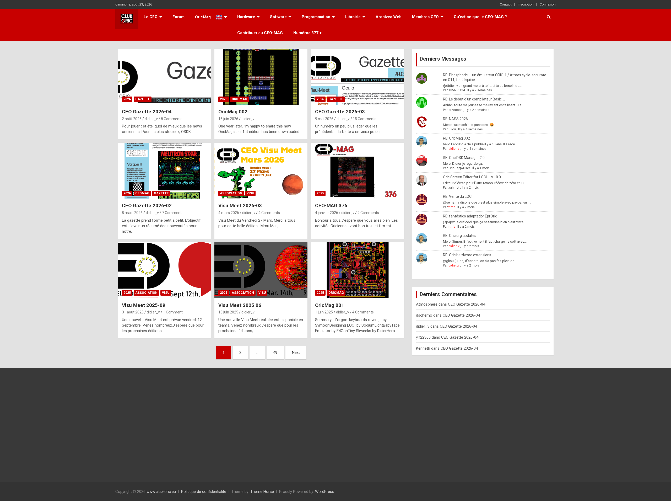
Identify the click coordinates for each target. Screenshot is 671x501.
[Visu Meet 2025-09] (164, 270)
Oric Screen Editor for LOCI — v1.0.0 (472, 177)
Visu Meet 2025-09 (143, 305)
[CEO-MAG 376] (357, 171)
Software (278, 16)
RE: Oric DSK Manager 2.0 (464, 158)
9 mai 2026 (324, 119)
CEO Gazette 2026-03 (340, 112)
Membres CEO (425, 16)
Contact (506, 4)
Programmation (316, 16)
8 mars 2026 (132, 213)
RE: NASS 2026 (455, 119)
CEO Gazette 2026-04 (147, 112)
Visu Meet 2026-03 (240, 205)
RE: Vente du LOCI (457, 196)
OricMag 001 (329, 305)
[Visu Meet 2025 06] (261, 270)
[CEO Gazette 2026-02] (164, 171)
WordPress (324, 491)
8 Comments (171, 119)
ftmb (451, 207)
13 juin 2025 (228, 312)
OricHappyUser (459, 168)
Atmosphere (426, 304)
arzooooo (455, 110)
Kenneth (423, 348)
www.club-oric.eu (161, 491)
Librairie (353, 16)
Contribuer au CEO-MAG (260, 32)
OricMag (239, 99)
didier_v (151, 119)
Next (296, 352)
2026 (127, 99)
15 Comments (364, 119)
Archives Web (389, 16)
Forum (178, 16)
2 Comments (368, 213)
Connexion (548, 4)
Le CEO (151, 16)
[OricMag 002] (261, 77)
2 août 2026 (132, 119)
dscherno (424, 315)
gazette (142, 99)
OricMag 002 (232, 112)
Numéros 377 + (307, 32)
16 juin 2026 (228, 119)
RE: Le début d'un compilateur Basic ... (474, 99)
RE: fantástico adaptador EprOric (470, 216)
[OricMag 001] (357, 270)
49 (275, 352)
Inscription (526, 4)
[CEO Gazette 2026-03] (357, 77)
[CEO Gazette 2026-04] (164, 77)
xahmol (453, 187)
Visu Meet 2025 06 (239, 305)
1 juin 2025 (324, 312)
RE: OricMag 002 (456, 138)
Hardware (246, 16)
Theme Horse (262, 491)
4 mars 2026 (228, 213)
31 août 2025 (133, 312)
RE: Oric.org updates (459, 235)
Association (231, 193)
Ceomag (142, 193)
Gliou (452, 129)
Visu (250, 193)
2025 (320, 193)
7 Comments (172, 213)
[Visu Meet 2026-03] (261, 171)
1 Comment (173, 312)
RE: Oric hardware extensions (467, 255)
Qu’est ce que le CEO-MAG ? (480, 16)
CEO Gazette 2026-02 (147, 205)
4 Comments (269, 213)
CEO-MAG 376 (331, 205)
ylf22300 (423, 337)
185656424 (456, 90)
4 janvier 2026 (326, 213)
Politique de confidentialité (203, 491)
